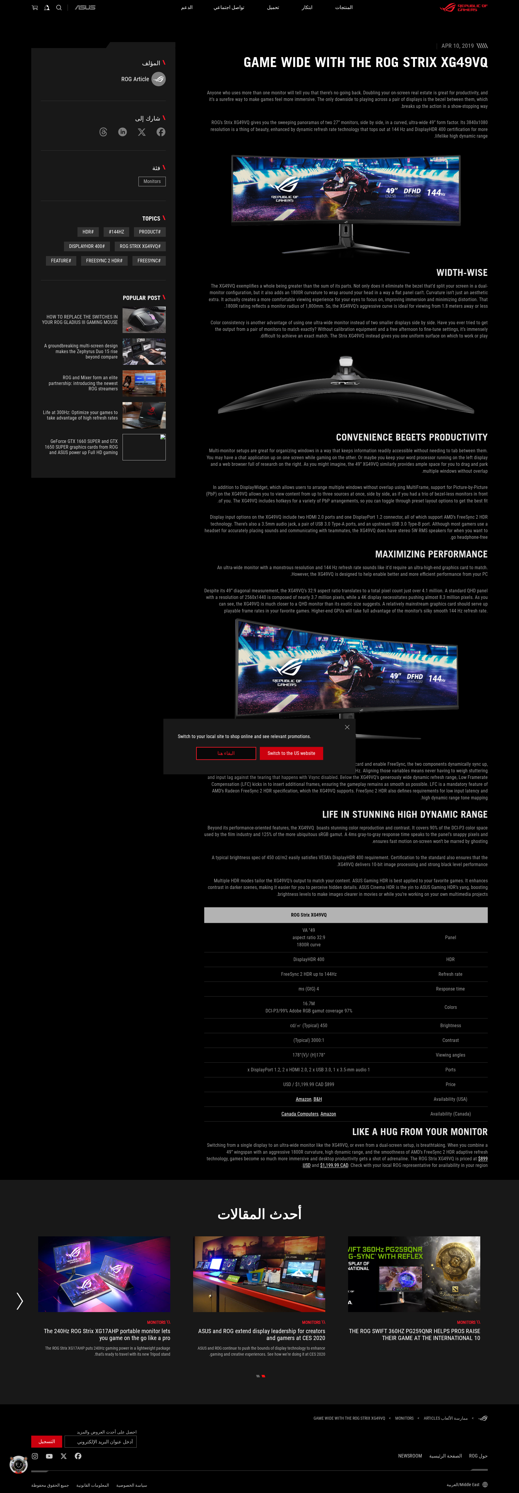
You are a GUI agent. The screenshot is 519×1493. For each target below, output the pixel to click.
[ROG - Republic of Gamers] (464, 7)
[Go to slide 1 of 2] (264, 1376)
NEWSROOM (410, 1456)
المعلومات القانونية (92, 1485)
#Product (150, 232)
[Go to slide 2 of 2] (258, 1376)
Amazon (303, 1099)
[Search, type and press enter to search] (58, 7)
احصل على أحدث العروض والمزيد (107, 1432)
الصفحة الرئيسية (445, 1456)
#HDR (88, 232)
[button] (46, 1442)
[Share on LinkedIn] (122, 132)
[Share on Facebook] (161, 132)
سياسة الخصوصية (131, 1485)
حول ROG (478, 1456)
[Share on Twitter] (142, 132)
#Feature (61, 261)
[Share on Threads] (103, 132)
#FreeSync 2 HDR (104, 261)
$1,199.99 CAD (334, 1165)
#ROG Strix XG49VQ (140, 246)
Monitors (152, 181)
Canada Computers (299, 1114)
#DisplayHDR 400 (87, 246)
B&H (318, 1099)
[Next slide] (20, 1302)
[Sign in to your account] (46, 7)
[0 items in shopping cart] (34, 7)
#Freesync (149, 261)
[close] (347, 727)
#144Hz (116, 232)
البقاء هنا (226, 753)
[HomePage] (483, 1418)
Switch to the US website (291, 753)
